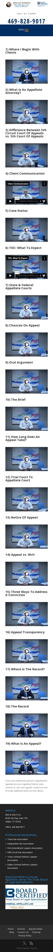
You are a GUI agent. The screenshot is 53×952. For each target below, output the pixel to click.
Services (21, 928)
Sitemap (36, 932)
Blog (11, 932)
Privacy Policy (25, 935)
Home (11, 928)
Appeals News (35, 928)
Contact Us (23, 932)
